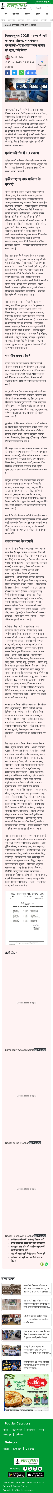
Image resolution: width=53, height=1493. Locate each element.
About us (20, 1482)
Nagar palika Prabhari (17, 1142)
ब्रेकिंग (33, 25)
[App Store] (35, 1474)
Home (7, 25)
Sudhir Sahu (17, 57)
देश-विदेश (16, 14)
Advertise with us (35, 1482)
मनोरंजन (27, 14)
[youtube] (40, 1468)
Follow (34, 72)
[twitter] (30, 1468)
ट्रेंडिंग (38, 14)
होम (6, 14)
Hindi (6, 1448)
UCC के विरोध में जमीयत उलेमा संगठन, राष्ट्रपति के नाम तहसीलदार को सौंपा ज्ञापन (36, 1319)
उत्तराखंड (21, 20)
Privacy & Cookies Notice (15, 1486)
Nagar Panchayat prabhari (19, 1235)
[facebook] (25, 1468)
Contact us (8, 1482)
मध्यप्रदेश (44, 20)
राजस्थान (31, 1429)
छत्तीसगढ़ (15, 25)
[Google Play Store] (16, 1474)
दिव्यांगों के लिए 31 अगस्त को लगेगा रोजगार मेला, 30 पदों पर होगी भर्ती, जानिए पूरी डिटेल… (36, 1365)
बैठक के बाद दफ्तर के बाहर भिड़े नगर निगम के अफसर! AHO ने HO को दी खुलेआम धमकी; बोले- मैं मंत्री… (37, 1334)
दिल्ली (3, 20)
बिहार (28, 20)
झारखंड (35, 20)
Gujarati (30, 1448)
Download (40, 1049)
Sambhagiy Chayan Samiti (19, 1049)
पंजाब (41, 1429)
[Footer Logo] (26, 1461)
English (17, 1448)
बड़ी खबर (24, 25)
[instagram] (35, 1468)
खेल (47, 14)
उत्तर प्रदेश (11, 20)
